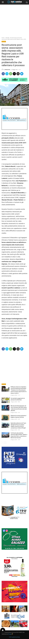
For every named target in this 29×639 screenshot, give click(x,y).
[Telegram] (21, 73)
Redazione (7, 69)
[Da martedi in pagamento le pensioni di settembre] (5, 400)
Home (3, 37)
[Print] (18, 73)
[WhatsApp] (10, 73)
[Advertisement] (14, 19)
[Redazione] (3, 69)
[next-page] (5, 443)
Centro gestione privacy (14, 637)
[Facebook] (3, 73)
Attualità (7, 37)
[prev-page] (3, 443)
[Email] (14, 73)
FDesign (9, 634)
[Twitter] (7, 73)
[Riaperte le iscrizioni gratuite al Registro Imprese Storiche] (5, 417)
